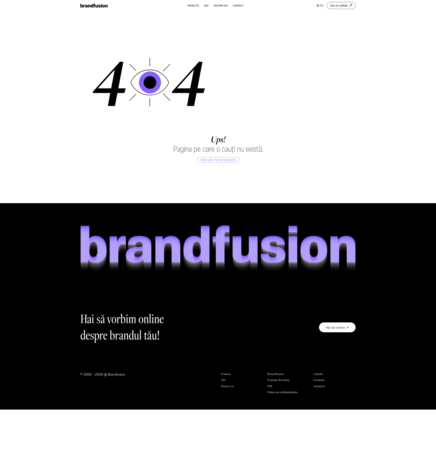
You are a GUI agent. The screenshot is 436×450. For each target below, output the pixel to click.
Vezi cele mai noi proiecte (218, 160)
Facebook (319, 379)
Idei (206, 5)
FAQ (269, 386)
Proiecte (193, 5)
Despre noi (221, 5)
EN (321, 5)
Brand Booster (275, 373)
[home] (94, 6)
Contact (238, 5)
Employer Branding (278, 379)
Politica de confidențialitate (282, 392)
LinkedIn (318, 373)
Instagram (319, 386)
